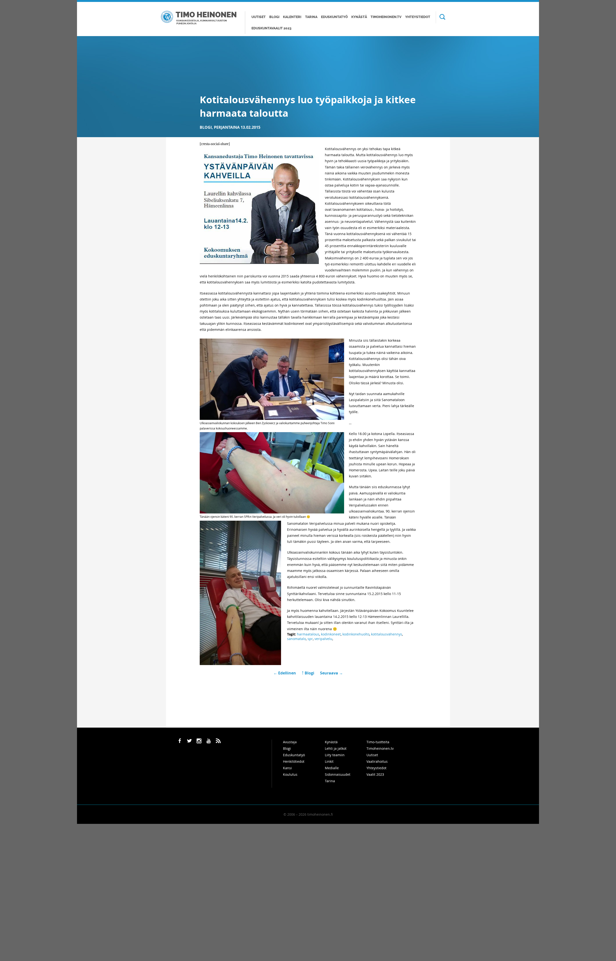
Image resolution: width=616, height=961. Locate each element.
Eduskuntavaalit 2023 (271, 28)
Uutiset (258, 17)
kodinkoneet (331, 634)
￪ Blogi (308, 673)
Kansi (287, 768)
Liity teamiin (335, 755)
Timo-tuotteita (377, 742)
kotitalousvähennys (386, 634)
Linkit (329, 761)
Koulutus (290, 774)
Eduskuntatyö (334, 17)
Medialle (332, 768)
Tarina (311, 17)
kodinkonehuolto (355, 634)
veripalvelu (323, 638)
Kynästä (359, 17)
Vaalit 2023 (375, 774)
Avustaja (290, 742)
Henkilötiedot (293, 761)
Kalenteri (292, 17)
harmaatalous (308, 634)
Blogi (274, 17)
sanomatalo (296, 638)
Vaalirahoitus (377, 761)
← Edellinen (285, 673)
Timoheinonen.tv (386, 17)
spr (310, 638)
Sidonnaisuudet (337, 774)
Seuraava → (331, 673)
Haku (440, 17)
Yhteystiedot (417, 17)
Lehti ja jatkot (335, 748)
